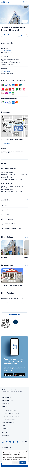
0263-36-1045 (8, 51)
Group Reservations (10, 35)
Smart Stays (5, 403)
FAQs (3, 425)
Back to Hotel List (14, 314)
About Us (4, 432)
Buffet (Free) (7, 71)
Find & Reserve (6, 397)
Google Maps (8, 143)
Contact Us (5, 428)
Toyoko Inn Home (6, 390)
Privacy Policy (13, 450)
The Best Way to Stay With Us (10, 413)
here (23, 367)
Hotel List (15, 390)
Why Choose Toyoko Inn (9, 410)
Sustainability (6, 435)
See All (26, 200)
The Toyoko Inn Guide (8, 419)
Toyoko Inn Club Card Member (11, 416)
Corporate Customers (9, 422)
